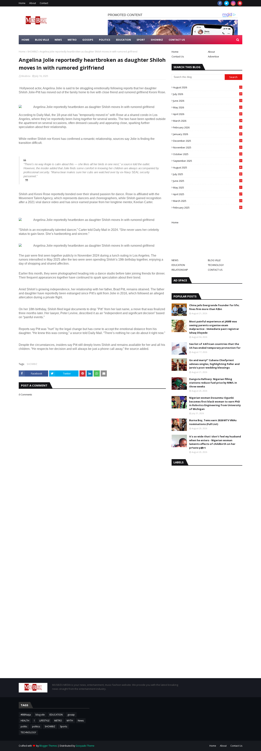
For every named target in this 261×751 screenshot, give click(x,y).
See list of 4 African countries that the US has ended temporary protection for (215, 345)
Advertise (213, 56)
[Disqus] (92, 531)
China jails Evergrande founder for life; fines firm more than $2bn (214, 307)
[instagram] (233, 3)
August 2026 (207, 87)
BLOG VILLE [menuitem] (42, 39)
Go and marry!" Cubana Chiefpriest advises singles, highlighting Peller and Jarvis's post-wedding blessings (214, 363)
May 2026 (207, 107)
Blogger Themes (48, 745)
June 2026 (207, 100)
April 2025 (207, 194)
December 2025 (207, 140)
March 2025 (207, 201)
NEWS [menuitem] (58, 39)
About (32, 3)
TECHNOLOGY (216, 265)
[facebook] (219, 3)
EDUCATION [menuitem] (123, 39)
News (81, 720)
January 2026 (207, 134)
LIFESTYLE (44, 720)
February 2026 (207, 127)
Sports (63, 726)
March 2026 (207, 120)
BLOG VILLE (214, 260)
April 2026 (207, 114)
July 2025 (207, 174)
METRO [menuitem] (72, 39)
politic (24, 726)
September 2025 (207, 161)
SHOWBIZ (32, 51)
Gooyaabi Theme (85, 745)
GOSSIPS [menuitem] (87, 39)
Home (22, 3)
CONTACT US (215, 269)
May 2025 (207, 187)
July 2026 (207, 94)
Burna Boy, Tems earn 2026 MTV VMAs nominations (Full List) (213, 422)
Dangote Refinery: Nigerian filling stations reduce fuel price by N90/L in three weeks (213, 382)
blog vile (40, 714)
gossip (71, 714)
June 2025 (207, 181)
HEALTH (25, 720)
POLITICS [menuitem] (104, 39)
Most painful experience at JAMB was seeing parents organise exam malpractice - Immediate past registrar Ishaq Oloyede (214, 327)
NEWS (175, 260)
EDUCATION (178, 265)
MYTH (70, 720)
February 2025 (207, 207)
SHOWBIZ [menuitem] (157, 39)
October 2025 (207, 154)
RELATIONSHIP (180, 269)
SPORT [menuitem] (141, 39)
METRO (58, 720)
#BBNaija (26, 714)
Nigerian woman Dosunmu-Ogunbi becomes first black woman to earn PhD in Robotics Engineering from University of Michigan (215, 403)
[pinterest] (239, 3)
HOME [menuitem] (25, 39)
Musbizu (25, 76)
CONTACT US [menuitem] (177, 39)
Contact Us (178, 56)
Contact (44, 3)
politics (36, 726)
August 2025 (207, 167)
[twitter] (226, 3)
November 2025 (207, 147)
